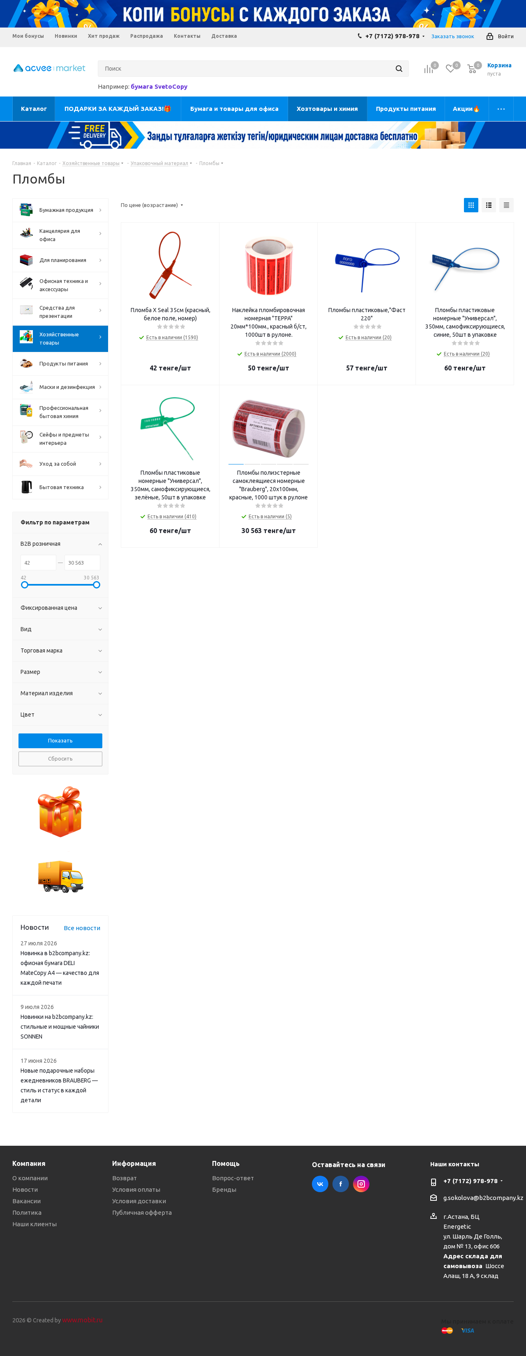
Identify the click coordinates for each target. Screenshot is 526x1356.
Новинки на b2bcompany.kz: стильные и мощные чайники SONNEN (60, 1027)
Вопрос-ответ (233, 1177)
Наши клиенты (34, 1223)
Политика (27, 1212)
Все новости (82, 927)
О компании (30, 1177)
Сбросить (60, 758)
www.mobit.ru (82, 1320)
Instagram (361, 1184)
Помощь (226, 1163)
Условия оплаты (136, 1189)
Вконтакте (320, 1184)
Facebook (340, 1184)
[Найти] (399, 68)
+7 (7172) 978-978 (392, 35)
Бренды (224, 1189)
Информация (134, 1163)
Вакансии (26, 1200)
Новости (25, 1189)
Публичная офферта (142, 1212)
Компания (29, 1163)
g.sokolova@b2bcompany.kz (483, 1197)
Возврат (124, 1177)
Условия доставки (139, 1200)
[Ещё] (501, 109)
